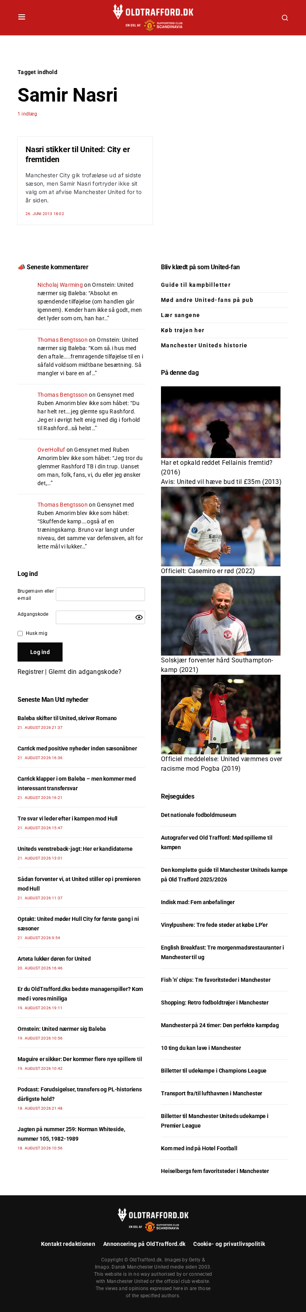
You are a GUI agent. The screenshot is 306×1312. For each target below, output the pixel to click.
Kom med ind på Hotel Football (199, 1148)
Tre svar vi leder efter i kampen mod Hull (68, 818)
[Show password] (139, 617)
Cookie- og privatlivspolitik (229, 1244)
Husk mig (36, 633)
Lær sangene (180, 315)
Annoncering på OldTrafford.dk (144, 1244)
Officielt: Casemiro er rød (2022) (208, 571)
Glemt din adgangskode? (85, 672)
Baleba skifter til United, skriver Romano (67, 718)
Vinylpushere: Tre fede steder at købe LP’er (214, 925)
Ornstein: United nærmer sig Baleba (62, 1029)
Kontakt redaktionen (68, 1244)
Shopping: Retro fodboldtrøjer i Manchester (215, 1002)
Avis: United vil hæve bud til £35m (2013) (221, 482)
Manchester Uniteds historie (204, 345)
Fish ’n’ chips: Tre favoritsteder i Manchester (216, 980)
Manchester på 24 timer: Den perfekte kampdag (220, 1025)
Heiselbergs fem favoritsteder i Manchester (215, 1171)
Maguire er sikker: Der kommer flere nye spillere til (80, 1059)
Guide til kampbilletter (196, 285)
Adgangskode (33, 614)
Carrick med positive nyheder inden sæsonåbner (77, 748)
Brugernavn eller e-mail (36, 594)
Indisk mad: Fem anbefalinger (198, 902)
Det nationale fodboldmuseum (198, 815)
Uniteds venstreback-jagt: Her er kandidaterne (75, 849)
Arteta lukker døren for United (54, 959)
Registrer (30, 672)
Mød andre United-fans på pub (207, 300)
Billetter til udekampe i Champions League (214, 1070)
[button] (22, 17)
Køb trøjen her (183, 330)
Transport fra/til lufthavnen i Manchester (211, 1093)
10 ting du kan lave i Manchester (201, 1048)
